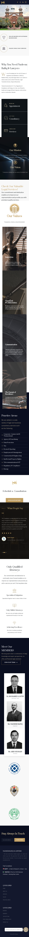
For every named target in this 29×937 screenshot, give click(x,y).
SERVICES (5, 894)
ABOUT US (5, 891)
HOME (4, 888)
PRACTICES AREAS (6, 900)
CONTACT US (5, 922)
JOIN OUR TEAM (6, 916)
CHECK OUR (12, 129)
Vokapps (16, 934)
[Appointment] (14, 105)
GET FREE (11, 116)
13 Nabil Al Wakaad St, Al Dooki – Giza (18, 869)
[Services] (14, 49)
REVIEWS (5, 910)
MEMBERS (5, 913)
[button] (2, 552)
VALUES (4, 897)
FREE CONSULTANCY (7, 919)
